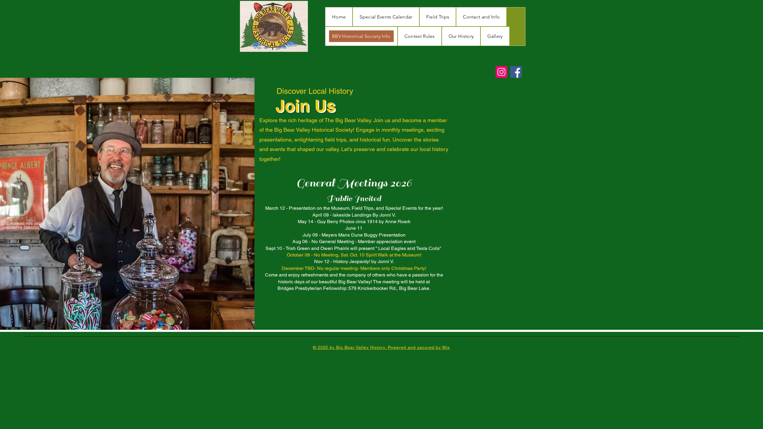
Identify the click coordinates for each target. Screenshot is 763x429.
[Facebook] (516, 72)
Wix (446, 347)
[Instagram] (501, 72)
